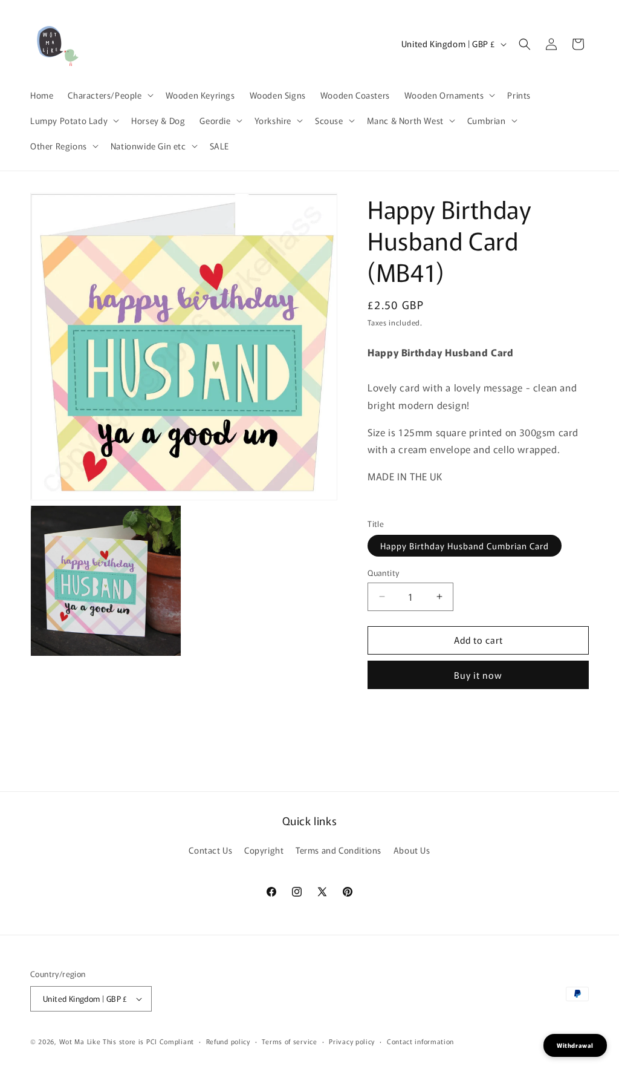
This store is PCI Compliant (148, 1041)
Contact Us (210, 850)
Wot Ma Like (81, 1041)
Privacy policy (352, 1041)
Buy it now (478, 675)
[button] (109, 95)
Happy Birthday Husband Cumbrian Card (464, 546)
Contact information (420, 1041)
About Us (412, 850)
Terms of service (289, 1041)
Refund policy (228, 1041)
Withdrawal (575, 1045)
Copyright (264, 850)
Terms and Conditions (338, 850)
